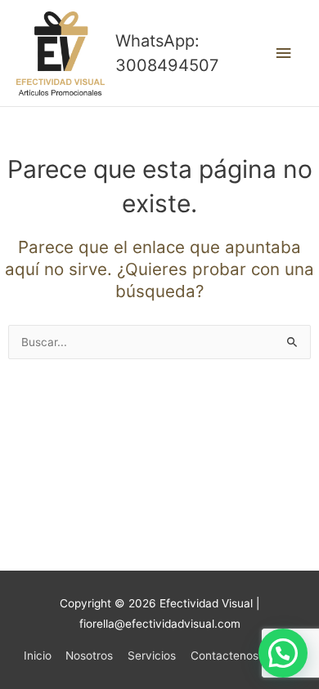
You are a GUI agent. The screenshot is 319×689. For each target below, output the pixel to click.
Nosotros (89, 655)
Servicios (152, 655)
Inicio (38, 655)
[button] (283, 653)
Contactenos (224, 655)
